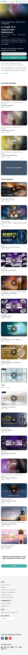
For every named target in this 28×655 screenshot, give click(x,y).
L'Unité (3, 385)
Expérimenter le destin (8, 130)
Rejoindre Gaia (5, 606)
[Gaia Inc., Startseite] (5, 1)
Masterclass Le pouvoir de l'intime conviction (12, 522)
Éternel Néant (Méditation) (9, 478)
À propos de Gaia (5, 585)
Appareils (3, 587)
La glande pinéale (6, 316)
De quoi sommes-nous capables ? (11, 339)
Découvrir (14, 57)
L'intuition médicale (7, 430)
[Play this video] (14, 189)
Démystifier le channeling (8, 293)
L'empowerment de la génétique (11, 362)
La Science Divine (5, 221)
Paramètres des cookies (7, 597)
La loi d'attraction (6, 547)
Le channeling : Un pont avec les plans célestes (13, 292)
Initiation (3, 384)
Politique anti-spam (6, 594)
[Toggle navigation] (1, 1)
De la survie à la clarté (8, 199)
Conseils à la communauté (8, 590)
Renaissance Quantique (7, 198)
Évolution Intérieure (6, 361)
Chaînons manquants (6, 499)
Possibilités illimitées (7, 105)
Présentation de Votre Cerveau (10, 247)
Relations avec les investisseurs (9, 612)
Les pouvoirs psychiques (8, 453)
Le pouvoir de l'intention (8, 407)
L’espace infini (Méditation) (9, 155)
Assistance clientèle (6, 603)
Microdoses (4, 269)
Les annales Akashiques (8, 270)
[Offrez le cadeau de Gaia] (17, 1)
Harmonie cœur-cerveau (8, 501)
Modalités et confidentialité (8, 592)
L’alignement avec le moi (8, 524)
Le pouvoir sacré (5, 428)
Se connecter (23, 1)
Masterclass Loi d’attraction (8, 545)
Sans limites (4, 338)
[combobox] (8, 618)
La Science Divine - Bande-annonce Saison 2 (14, 223)
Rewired (3, 245)
